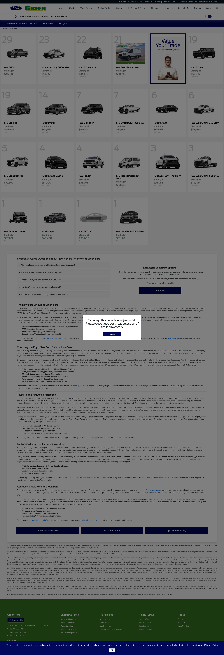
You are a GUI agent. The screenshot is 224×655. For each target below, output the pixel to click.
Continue (112, 334)
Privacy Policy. (211, 645)
